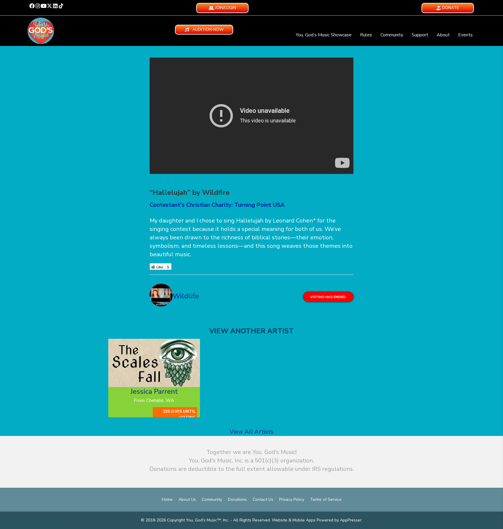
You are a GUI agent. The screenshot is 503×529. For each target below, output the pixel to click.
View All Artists (252, 432)
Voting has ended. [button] (328, 297)
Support (420, 35)
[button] (32, 6)
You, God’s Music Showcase (324, 35)
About (443, 35)
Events (465, 35)
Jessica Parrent (154, 391)
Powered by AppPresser (339, 520)
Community (391, 35)
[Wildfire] (161, 296)
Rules (366, 35)
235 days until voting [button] (179, 414)
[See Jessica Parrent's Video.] (154, 363)
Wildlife (186, 296)
